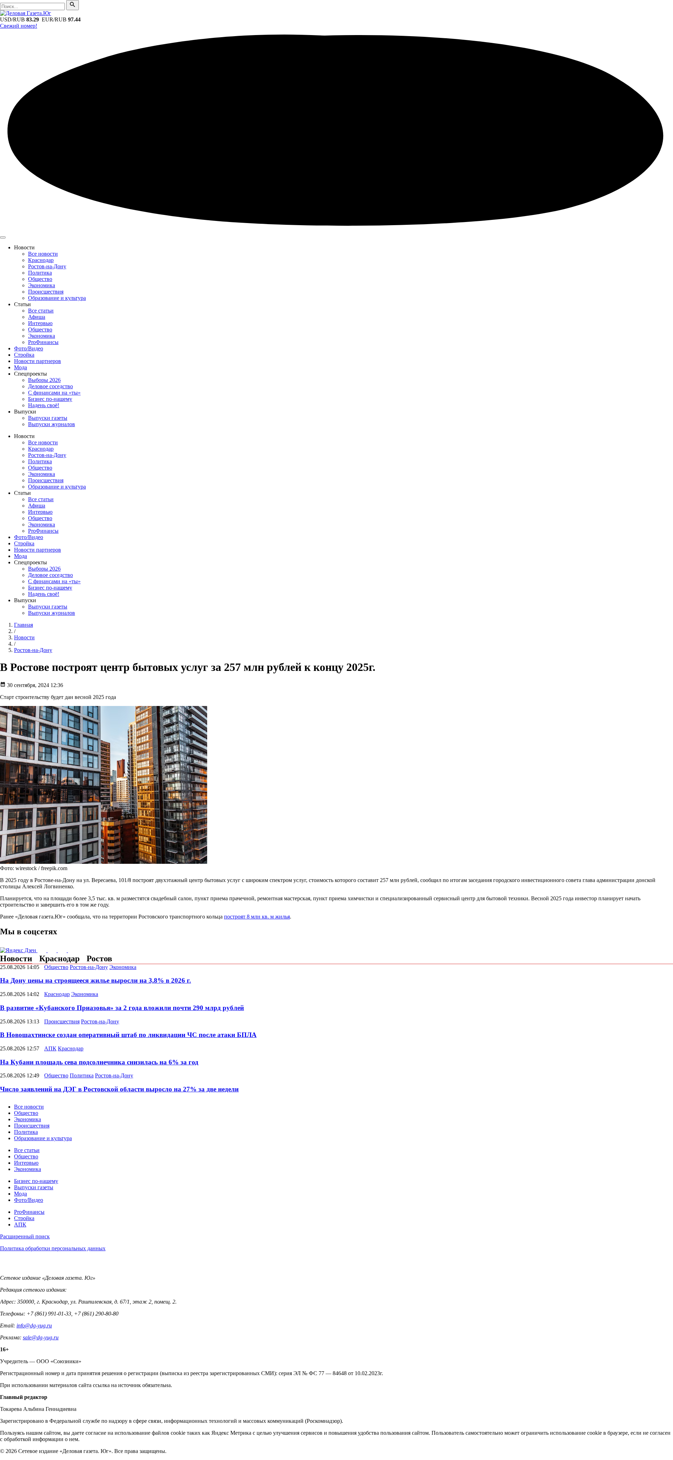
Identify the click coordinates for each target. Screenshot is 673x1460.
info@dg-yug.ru (34, 1325)
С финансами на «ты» (54, 393)
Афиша (36, 317)
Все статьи (41, 311)
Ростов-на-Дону (47, 266)
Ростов (99, 958)
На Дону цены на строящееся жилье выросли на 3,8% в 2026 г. (95, 980)
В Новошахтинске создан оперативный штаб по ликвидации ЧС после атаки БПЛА (128, 1034)
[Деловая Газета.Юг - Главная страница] (25, 13)
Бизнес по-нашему (50, 399)
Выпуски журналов (51, 424)
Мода (20, 367)
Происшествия (45, 292)
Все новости (43, 254)
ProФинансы (43, 342)
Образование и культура (57, 298)
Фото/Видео (28, 348)
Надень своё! (43, 405)
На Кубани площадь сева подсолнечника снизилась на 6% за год (99, 1062)
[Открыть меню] (3, 237)
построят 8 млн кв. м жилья (257, 917)
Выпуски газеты (47, 418)
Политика (40, 273)
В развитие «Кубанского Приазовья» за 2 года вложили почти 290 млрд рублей (122, 1007)
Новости (16, 958)
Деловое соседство (50, 386)
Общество (40, 279)
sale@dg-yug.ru (41, 1337)
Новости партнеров (37, 361)
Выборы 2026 (44, 380)
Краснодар (41, 260)
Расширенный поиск (25, 1236)
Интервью (40, 323)
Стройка (24, 355)
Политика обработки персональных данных (53, 1248)
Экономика (41, 285)
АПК (50, 1048)
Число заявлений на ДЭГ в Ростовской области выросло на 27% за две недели (119, 1089)
